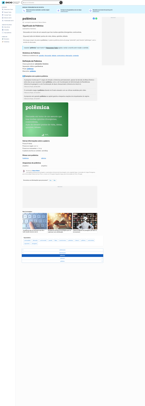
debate (54, 55)
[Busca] (60, 2)
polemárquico (62, 252)
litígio (56, 240)
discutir (77, 240)
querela (50, 240)
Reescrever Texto (52, 48)
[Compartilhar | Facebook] (94, 18)
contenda (76, 55)
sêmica (43, 158)
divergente (34, 243)
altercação (68, 55)
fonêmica (26, 158)
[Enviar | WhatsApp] (96, 18)
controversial (43, 240)
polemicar (62, 258)
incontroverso (62, 240)
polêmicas (30, 69)
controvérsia (61, 55)
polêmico (33, 71)
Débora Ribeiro (36, 170)
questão (41, 55)
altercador (35, 240)
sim (50, 180)
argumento (27, 243)
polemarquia (62, 249)
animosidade (27, 240)
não (55, 180)
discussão (48, 55)
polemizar (70, 240)
